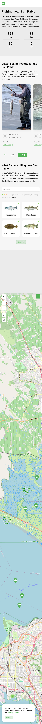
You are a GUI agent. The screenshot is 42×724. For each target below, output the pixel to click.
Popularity (12, 197)
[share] (4, 296)
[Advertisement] (21, 271)
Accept (9, 717)
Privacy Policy (13, 713)
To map (22, 155)
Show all (21, 242)
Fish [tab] (4, 155)
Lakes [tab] (13, 155)
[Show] (37, 477)
